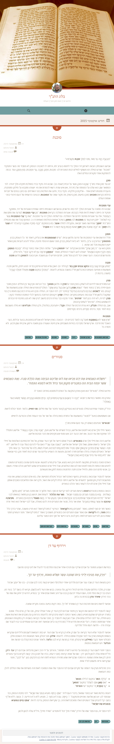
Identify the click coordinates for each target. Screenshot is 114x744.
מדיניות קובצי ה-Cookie (47, 739)
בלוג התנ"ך (57, 96)
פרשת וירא (61, 526)
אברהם (105, 721)
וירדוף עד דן (57, 545)
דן (96, 721)
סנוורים (57, 357)
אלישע (105, 526)
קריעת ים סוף (46, 526)
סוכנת (57, 137)
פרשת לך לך (84, 721)
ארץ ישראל (85, 337)
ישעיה (64, 337)
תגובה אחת (8, 151)
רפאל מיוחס (9, 147)
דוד (73, 337)
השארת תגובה (10, 371)
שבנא (54, 337)
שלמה (28, 337)
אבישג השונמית (101, 337)
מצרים (85, 526)
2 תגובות (9, 560)
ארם (95, 526)
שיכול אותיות (41, 337)
